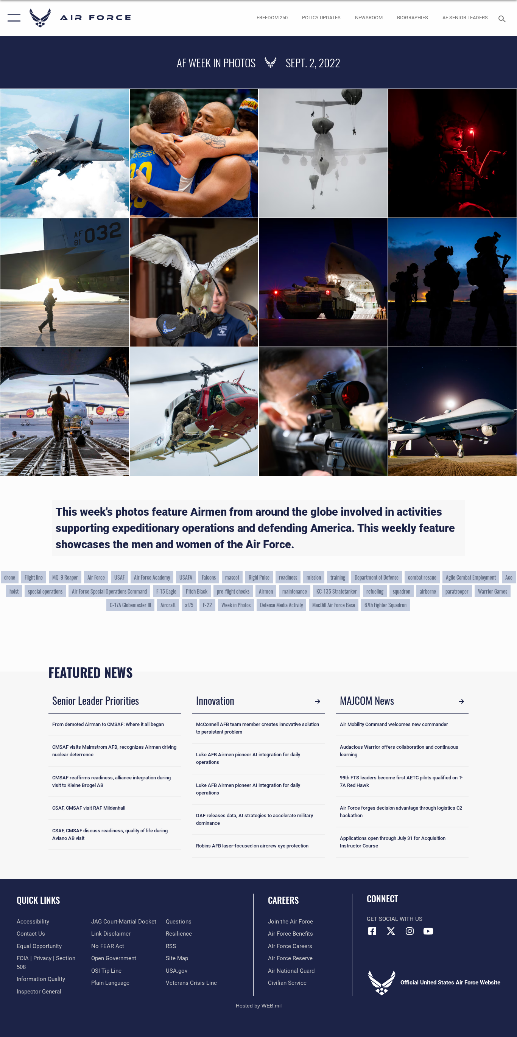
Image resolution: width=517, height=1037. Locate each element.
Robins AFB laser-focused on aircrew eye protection (252, 846)
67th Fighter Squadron (385, 605)
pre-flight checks (233, 591)
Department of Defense (377, 577)
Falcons (209, 577)
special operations (45, 591)
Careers (283, 900)
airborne (428, 591)
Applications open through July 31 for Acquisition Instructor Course (392, 842)
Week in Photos (236, 605)
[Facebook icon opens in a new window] (372, 931)
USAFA (185, 577)
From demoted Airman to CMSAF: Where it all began (108, 724)
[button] (12, 18)
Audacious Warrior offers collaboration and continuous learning (399, 750)
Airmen (266, 591)
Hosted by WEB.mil (259, 1006)
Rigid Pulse (259, 577)
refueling (374, 591)
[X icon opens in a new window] (391, 931)
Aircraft (168, 605)
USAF (119, 577)
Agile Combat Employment (471, 577)
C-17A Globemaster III (130, 605)
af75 (189, 605)
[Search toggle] (503, 18)
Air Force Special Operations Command (109, 591)
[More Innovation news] (317, 701)
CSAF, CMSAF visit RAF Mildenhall (88, 808)
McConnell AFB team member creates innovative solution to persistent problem (257, 728)
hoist (14, 591)
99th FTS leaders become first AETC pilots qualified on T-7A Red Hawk (401, 781)
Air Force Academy (152, 577)
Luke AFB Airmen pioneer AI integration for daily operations (248, 758)
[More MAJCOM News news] (461, 701)
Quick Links (38, 900)
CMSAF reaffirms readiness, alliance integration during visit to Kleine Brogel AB (111, 781)
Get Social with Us (394, 919)
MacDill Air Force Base (333, 605)
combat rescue (422, 577)
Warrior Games (492, 591)
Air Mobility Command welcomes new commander (394, 724)
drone (9, 577)
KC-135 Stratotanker (336, 591)
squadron (401, 591)
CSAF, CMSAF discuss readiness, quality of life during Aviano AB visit (110, 834)
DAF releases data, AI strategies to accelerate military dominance (254, 819)
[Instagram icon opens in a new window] (409, 931)
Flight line (34, 577)
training (337, 577)
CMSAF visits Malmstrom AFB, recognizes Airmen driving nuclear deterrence (114, 750)
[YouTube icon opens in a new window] (428, 931)
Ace (508, 577)
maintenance (294, 591)
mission (314, 577)
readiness (288, 577)
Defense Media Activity (281, 605)
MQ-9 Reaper (65, 577)
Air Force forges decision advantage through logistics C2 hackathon (401, 811)
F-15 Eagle (166, 591)
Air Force (96, 577)
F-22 (207, 605)
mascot (232, 577)
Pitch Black (196, 591)
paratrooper (457, 591)
